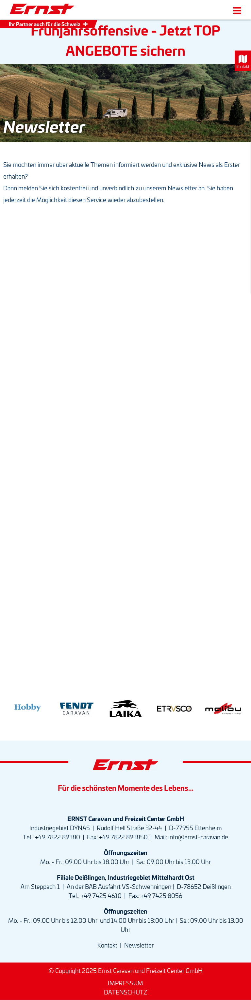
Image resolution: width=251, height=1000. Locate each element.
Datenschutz (125, 991)
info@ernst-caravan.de (198, 836)
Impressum (125, 982)
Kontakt (107, 944)
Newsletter (139, 944)
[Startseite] (42, 9)
